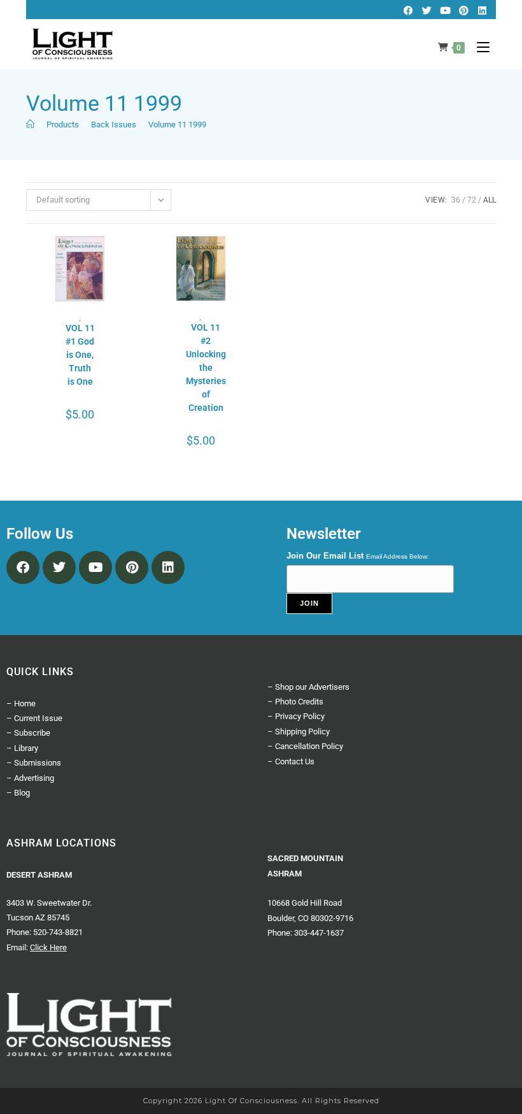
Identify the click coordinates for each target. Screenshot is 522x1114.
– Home (21, 703)
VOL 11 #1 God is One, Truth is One (80, 355)
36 (455, 200)
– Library (22, 748)
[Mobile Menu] (478, 47)
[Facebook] (408, 10)
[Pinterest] (463, 10)
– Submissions (33, 763)
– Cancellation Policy (305, 746)
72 (471, 200)
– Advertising (30, 778)
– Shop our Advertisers (308, 687)
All (489, 200)
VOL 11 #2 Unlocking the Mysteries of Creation (206, 367)
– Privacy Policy (296, 716)
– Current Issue (34, 718)
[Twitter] (426, 10)
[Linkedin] (482, 10)
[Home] (30, 124)
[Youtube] (445, 10)
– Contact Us (290, 761)
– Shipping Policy (298, 731)
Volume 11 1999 (177, 124)
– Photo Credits (295, 701)
